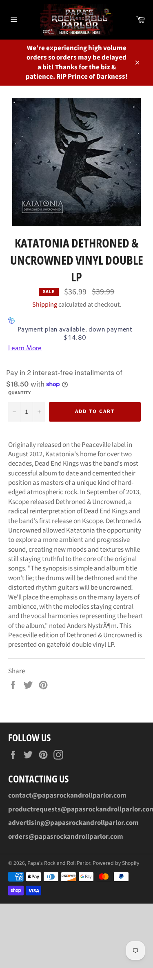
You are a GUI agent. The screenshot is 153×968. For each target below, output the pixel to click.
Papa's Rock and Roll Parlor (58, 863)
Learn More (25, 348)
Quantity (19, 393)
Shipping (44, 304)
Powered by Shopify (116, 863)
